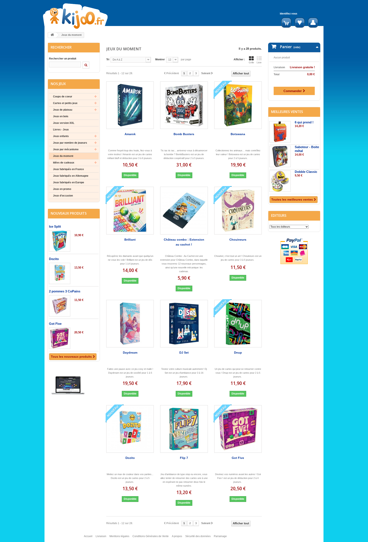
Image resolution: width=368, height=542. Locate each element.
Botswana (238, 134)
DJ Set (184, 352)
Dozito (54, 259)
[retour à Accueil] (52, 35)
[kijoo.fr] (89, 16)
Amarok (130, 134)
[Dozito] (59, 273)
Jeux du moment (63, 156)
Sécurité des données (198, 536)
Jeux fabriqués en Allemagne (70, 175)
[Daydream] (130, 323)
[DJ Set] (184, 323)
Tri (107, 59)
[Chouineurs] (238, 210)
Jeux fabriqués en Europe (68, 182)
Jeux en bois (60, 116)
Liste (259, 62)
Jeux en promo (62, 189)
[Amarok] (130, 105)
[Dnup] (238, 323)
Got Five (55, 323)
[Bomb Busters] (184, 105)
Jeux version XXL (63, 122)
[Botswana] (238, 105)
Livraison (101, 536)
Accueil (88, 536)
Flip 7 (184, 458)
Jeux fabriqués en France (68, 169)
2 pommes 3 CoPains (64, 291)
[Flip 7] (184, 429)
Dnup (238, 352)
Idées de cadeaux (63, 162)
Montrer (160, 59)
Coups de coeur (62, 96)
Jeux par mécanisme (66, 149)
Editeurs (278, 215)
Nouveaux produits (69, 213)
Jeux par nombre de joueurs (70, 142)
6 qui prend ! (304, 122)
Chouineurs (237, 239)
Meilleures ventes (287, 111)
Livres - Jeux (61, 129)
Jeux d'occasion (63, 195)
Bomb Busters (184, 134)
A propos (177, 536)
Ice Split (55, 226)
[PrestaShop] (68, 385)
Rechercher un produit (62, 58)
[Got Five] (59, 338)
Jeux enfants (61, 136)
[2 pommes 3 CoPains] (59, 306)
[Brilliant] (130, 210)
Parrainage (220, 536)
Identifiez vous (288, 13)
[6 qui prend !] (280, 131)
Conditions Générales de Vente (150, 536)
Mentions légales (119, 536)
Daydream (130, 352)
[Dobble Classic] (280, 181)
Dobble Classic (306, 171)
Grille (251, 62)
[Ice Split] (59, 241)
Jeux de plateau (62, 109)
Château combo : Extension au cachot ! (184, 242)
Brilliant (130, 239)
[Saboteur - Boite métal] (280, 156)
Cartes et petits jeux (65, 103)
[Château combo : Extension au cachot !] (184, 210)
